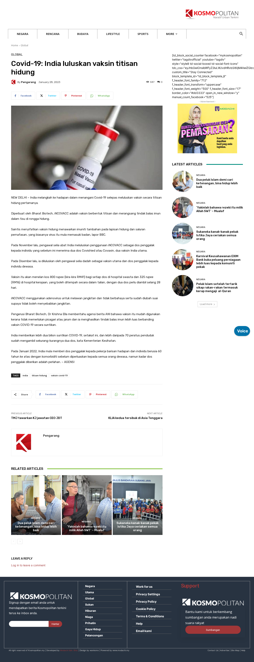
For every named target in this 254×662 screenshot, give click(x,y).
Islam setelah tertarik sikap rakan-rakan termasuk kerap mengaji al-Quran (217, 287)
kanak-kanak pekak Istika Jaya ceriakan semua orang (137, 526)
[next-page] (19, 541)
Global (24, 45)
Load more (206, 304)
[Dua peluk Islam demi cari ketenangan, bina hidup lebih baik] (36, 505)
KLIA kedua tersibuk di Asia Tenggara (135, 418)
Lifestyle (113, 34)
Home (14, 45)
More (170, 34)
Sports (143, 34)
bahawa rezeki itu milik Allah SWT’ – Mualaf (86, 528)
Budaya (83, 34)
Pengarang (28, 82)
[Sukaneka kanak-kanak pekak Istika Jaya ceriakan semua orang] (138, 505)
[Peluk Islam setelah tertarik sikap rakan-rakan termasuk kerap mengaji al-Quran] (182, 285)
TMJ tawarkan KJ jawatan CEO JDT (36, 418)
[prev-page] (13, 541)
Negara (22, 34)
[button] (241, 34)
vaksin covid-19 (59, 375)
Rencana (53, 34)
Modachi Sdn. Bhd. (69, 650)
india (25, 375)
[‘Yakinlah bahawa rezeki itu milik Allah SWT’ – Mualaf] (87, 505)
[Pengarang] (14, 82)
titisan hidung (39, 375)
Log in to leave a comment (28, 565)
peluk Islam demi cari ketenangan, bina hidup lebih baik (36, 526)
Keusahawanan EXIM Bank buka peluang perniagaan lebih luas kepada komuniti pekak (218, 261)
